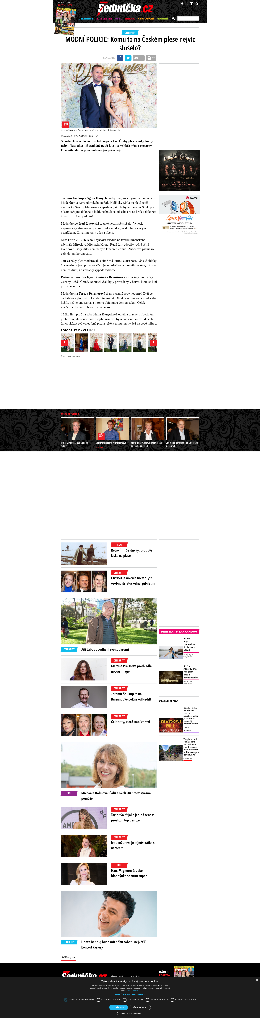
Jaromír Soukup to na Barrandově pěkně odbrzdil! (131, 696)
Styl (118, 18)
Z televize (104, 18)
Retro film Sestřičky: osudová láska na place (131, 553)
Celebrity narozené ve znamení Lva (111, 443)
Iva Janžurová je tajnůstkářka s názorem (133, 845)
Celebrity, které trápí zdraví (130, 722)
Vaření (162, 18)
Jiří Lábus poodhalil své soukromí (105, 650)
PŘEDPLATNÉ (117, 977)
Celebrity (86, 18)
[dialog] (130, 997)
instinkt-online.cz (187, 729)
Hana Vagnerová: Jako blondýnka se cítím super (129, 873)
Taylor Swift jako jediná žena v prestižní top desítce (132, 817)
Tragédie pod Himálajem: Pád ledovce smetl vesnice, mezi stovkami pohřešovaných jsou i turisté (191, 747)
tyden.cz (187, 759)
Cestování (146, 18)
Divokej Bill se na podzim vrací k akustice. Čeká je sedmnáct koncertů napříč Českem (190, 716)
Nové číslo (65, 4)
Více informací (133, 990)
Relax (130, 18)
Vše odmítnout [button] (140, 1007)
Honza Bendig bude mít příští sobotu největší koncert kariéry (113, 944)
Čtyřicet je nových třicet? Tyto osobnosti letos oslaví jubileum (133, 581)
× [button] (257, 980)
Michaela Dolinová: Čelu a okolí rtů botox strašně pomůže (116, 796)
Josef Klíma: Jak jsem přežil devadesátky (190, 672)
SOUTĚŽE (135, 977)
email (141, 58)
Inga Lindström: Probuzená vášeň (189, 645)
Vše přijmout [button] (118, 1007)
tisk (153, 58)
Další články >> (68, 957)
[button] (130, 994)
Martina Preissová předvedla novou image (131, 669)
